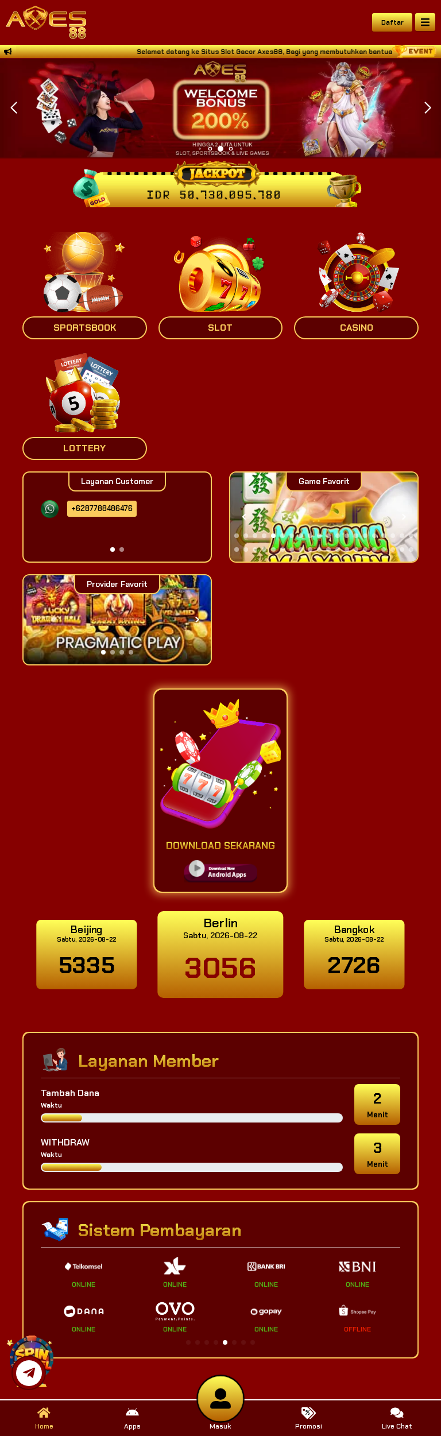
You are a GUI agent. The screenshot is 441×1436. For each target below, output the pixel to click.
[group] (323, 517)
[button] (427, 108)
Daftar (392, 22)
